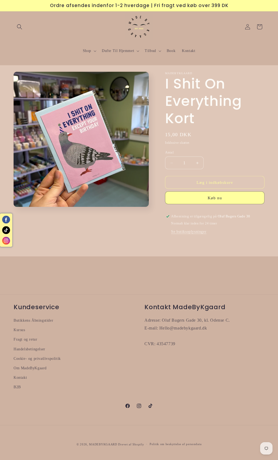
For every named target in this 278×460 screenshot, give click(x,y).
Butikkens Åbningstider (33, 320)
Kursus (19, 330)
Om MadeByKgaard (30, 368)
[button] (20, 27)
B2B (17, 387)
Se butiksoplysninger (188, 232)
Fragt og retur (25, 339)
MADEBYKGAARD (103, 444)
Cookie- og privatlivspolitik (37, 359)
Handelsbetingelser (29, 349)
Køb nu (215, 198)
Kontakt (20, 378)
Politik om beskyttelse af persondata (175, 444)
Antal (169, 152)
